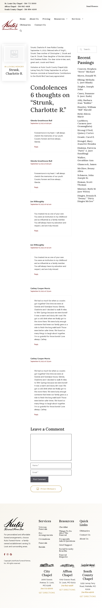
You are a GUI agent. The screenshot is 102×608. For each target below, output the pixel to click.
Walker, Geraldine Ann (85, 159)
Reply (36, 147)
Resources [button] (59, 19)
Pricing (46, 19)
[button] (21, 31)
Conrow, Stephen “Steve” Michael (86, 70)
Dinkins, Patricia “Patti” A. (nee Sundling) (86, 151)
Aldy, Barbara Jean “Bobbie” (84, 101)
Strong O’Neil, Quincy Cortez (85, 131)
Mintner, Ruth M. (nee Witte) (86, 190)
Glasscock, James (86, 164)
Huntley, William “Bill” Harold (86, 108)
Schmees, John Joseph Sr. (85, 176)
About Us (34, 19)
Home (23, 19)
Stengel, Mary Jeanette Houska (86, 142)
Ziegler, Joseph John (85, 88)
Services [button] (76, 19)
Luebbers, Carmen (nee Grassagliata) (84, 123)
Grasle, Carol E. (85, 137)
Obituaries (25, 25)
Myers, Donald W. (86, 75)
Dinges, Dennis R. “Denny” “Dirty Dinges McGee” (86, 198)
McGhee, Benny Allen (86, 170)
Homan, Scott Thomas (84, 183)
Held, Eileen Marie (84, 115)
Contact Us (40, 25)
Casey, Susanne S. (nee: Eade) (85, 95)
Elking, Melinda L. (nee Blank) (85, 81)
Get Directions (47, 592)
